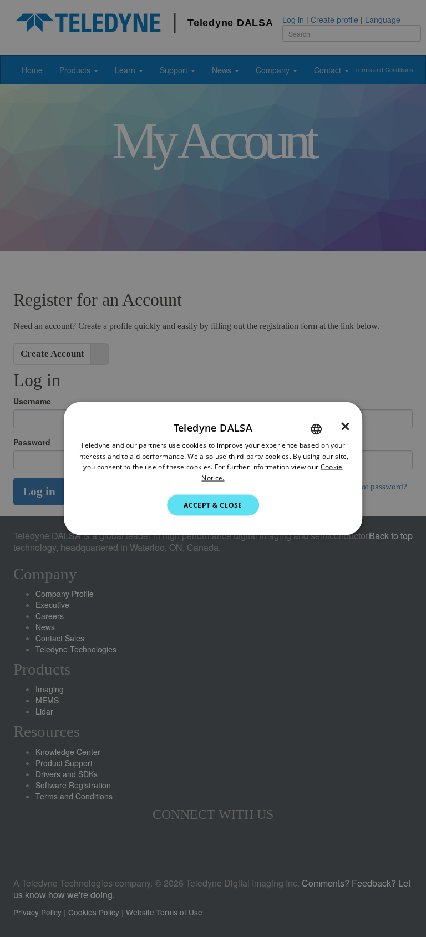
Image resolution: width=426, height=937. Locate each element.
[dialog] (213, 468)
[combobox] (316, 428)
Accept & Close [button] (213, 505)
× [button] (345, 426)
